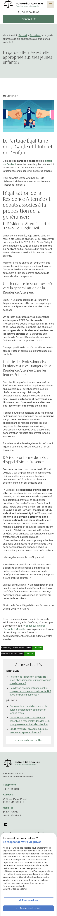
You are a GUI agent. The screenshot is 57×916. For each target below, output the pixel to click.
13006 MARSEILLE (15, 801)
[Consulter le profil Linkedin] (6, 824)
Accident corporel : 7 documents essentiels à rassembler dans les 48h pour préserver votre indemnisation (30, 721)
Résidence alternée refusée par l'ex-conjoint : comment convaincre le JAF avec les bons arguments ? (30, 691)
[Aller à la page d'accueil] (21, 763)
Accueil (23, 35)
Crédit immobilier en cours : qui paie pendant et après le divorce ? (29, 730)
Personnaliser (30, 900)
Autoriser (37, 648)
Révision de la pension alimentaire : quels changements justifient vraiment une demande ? (30, 680)
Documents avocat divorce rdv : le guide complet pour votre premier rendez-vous (28, 709)
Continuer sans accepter (15, 889)
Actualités (35, 35)
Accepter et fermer (30, 908)
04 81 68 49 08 (30, 12)
